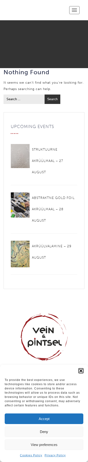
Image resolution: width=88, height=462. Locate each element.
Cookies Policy (31, 455)
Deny (44, 432)
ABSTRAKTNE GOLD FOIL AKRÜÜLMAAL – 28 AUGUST (53, 209)
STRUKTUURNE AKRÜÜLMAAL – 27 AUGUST (47, 161)
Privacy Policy (55, 455)
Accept (44, 419)
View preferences (44, 445)
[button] (81, 370)
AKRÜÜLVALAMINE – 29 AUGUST (51, 252)
